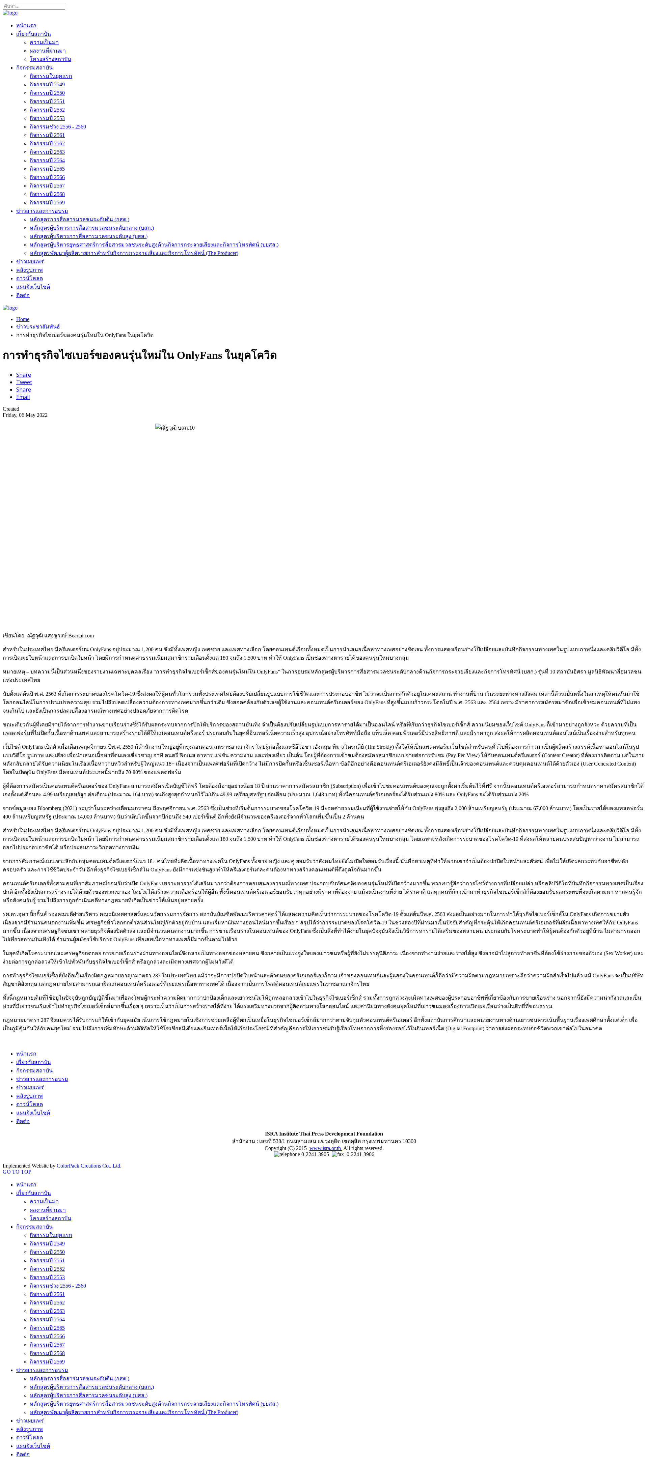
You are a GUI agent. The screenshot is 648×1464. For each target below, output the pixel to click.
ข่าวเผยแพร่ (30, 261)
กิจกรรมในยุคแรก (51, 76)
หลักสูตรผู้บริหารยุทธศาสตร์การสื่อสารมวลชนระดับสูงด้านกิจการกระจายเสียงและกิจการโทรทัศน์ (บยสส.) (154, 245)
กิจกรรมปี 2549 (47, 84)
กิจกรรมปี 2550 (47, 93)
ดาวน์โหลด (29, 278)
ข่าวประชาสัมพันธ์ (38, 326)
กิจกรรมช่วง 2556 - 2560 (58, 127)
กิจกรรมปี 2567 (47, 186)
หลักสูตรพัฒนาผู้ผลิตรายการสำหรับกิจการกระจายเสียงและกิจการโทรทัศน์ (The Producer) (134, 253)
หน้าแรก (26, 25)
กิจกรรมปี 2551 (47, 101)
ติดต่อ (23, 295)
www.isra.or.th (325, 1148)
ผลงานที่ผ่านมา (48, 51)
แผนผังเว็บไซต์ (33, 287)
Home (22, 319)
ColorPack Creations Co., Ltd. (89, 1166)
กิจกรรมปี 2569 (47, 202)
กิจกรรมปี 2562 (47, 143)
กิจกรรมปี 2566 (47, 177)
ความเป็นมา (44, 42)
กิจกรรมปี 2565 (47, 169)
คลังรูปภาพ (29, 270)
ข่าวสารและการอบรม (42, 211)
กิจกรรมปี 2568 (47, 194)
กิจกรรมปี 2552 (47, 110)
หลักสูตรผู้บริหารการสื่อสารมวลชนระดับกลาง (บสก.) (92, 228)
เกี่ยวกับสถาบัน (33, 34)
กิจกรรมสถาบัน (34, 67)
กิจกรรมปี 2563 (47, 152)
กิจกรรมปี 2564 (47, 160)
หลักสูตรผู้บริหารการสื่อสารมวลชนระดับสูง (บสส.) (88, 236)
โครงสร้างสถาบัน (50, 59)
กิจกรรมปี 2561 (47, 135)
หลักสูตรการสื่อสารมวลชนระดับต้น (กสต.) (79, 219)
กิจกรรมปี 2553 (47, 118)
